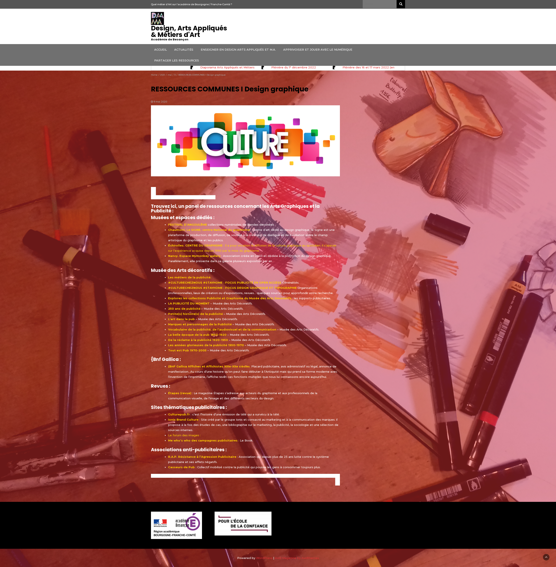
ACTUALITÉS (183, 49)
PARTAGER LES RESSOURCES (176, 60)
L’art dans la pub (181, 319)
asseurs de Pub (182, 467)
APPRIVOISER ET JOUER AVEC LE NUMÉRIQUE (317, 49)
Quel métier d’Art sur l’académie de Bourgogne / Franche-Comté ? (191, 4)
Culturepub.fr (179, 414)
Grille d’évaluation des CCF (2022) (294, 67)
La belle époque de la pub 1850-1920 (197, 334)
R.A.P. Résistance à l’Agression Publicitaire (202, 456)
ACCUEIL (160, 49)
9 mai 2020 (160, 101)
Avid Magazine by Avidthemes (297, 558)
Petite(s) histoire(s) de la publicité (195, 314)
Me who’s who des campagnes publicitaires (203, 440)
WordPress (264, 558)
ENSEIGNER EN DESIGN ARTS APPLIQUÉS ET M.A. (238, 49)
